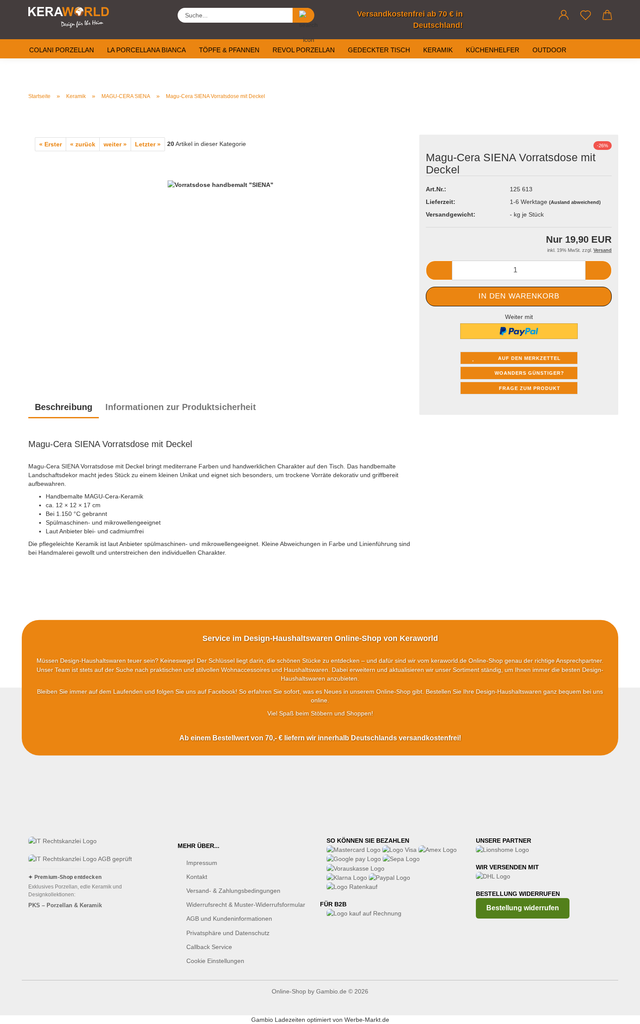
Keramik (438, 50)
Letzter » (148, 144)
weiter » (115, 144)
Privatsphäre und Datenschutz (227, 932)
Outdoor (549, 50)
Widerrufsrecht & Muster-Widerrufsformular (245, 904)
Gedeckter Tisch (379, 50)
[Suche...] (303, 15)
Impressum (201, 862)
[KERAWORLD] (71, 17)
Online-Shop (289, 991)
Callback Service (209, 946)
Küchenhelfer (492, 50)
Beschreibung (63, 407)
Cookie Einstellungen (215, 960)
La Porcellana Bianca (146, 50)
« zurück (82, 144)
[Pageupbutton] (616, 1011)
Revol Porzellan (304, 50)
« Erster (50, 144)
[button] (564, 15)
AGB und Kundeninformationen (229, 918)
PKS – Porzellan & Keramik (65, 905)
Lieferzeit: (440, 201)
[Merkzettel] (585, 15)
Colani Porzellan (61, 50)
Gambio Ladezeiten (278, 1019)
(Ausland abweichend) (575, 202)
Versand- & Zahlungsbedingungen (233, 890)
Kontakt (196, 876)
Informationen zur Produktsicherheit (180, 407)
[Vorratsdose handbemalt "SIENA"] (220, 259)
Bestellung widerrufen (522, 908)
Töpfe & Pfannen (229, 50)
